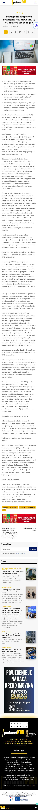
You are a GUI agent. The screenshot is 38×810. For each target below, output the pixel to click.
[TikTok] (14, 723)
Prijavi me (33, 549)
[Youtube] (23, 723)
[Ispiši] (32, 32)
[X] (24, 32)
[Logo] (19, 733)
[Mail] (20, 726)
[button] (35, 807)
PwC (4, 509)
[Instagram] (14, 726)
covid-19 (5, 507)
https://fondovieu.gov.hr (13, 796)
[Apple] (26, 726)
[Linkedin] (11, 32)
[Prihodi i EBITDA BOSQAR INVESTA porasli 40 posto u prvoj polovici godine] (31, 593)
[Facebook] (15, 32)
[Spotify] (11, 723)
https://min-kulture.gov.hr (24, 796)
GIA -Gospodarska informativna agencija (11, 569)
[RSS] (23, 726)
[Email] (28, 32)
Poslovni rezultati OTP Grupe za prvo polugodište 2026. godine (13, 572)
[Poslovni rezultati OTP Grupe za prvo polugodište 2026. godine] (31, 574)
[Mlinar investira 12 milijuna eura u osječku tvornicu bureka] (31, 653)
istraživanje (13, 507)
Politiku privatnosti (20, 553)
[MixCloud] (26, 723)
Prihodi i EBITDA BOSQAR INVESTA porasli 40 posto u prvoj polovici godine (12, 590)
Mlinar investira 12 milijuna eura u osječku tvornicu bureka (12, 650)
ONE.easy (31, 786)
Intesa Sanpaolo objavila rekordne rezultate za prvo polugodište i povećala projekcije (12, 635)
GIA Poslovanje (19, 13)
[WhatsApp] (20, 32)
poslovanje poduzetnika (27, 507)
